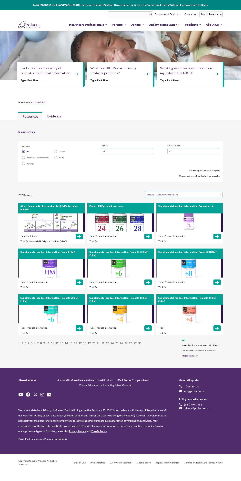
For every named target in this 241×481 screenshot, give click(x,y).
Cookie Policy (99, 431)
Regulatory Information (167, 462)
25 (116, 343)
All (28, 151)
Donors (62, 151)
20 (93, 343)
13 (61, 343)
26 (121, 343)
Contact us (190, 14)
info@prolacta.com (190, 356)
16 (75, 343)
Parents (30, 163)
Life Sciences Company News (133, 380)
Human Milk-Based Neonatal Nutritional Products (85, 380)
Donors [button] (136, 25)
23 (107, 343)
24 (112, 343)
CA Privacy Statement (121, 462)
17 (80, 343)
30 (139, 343)
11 (52, 343)
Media (61, 157)
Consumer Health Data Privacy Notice (203, 462)
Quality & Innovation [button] (163, 25)
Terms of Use (79, 462)
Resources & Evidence (167, 14)
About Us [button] (212, 25)
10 (47, 343)
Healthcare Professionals (38, 157)
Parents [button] (117, 25)
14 (66, 343)
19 (89, 343)
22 (102, 343)
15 (70, 343)
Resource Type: (174, 145)
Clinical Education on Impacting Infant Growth (105, 385)
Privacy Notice (77, 431)
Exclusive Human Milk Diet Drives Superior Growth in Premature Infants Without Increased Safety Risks (120, 4)
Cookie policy (144, 462)
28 (130, 343)
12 (57, 343)
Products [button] (191, 25)
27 (125, 343)
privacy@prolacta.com (196, 408)
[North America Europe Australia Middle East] (211, 14)
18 (84, 343)
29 (135, 343)
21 (98, 343)
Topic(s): (105, 145)
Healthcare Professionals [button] (86, 25)
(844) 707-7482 (193, 404)
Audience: (26, 146)
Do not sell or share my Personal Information (43, 439)
